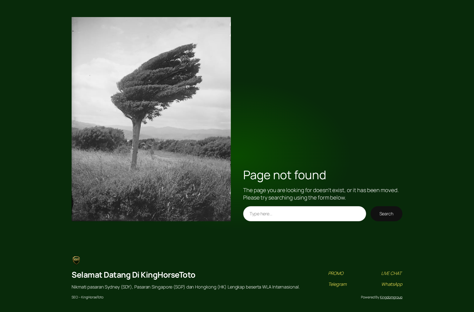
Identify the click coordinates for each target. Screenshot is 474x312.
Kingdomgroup (391, 297)
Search (386, 214)
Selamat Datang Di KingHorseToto (134, 274)
